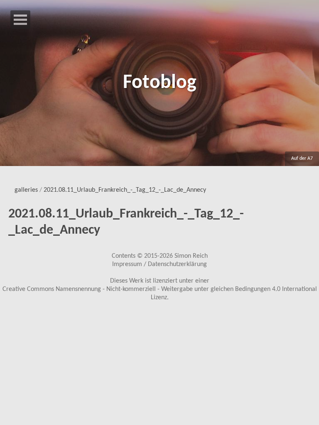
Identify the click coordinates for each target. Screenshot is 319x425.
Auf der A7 (302, 158)
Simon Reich (191, 256)
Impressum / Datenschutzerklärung (159, 264)
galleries (26, 190)
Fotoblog (159, 83)
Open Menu (20, 19)
